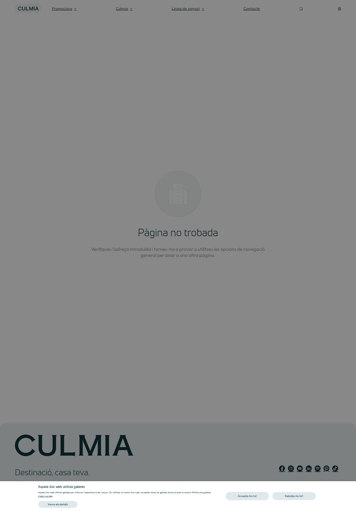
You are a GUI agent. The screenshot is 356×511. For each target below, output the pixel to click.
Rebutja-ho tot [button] (294, 496)
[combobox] (351, 486)
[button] (128, 503)
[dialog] (178, 496)
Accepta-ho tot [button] (247, 496)
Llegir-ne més (45, 496)
